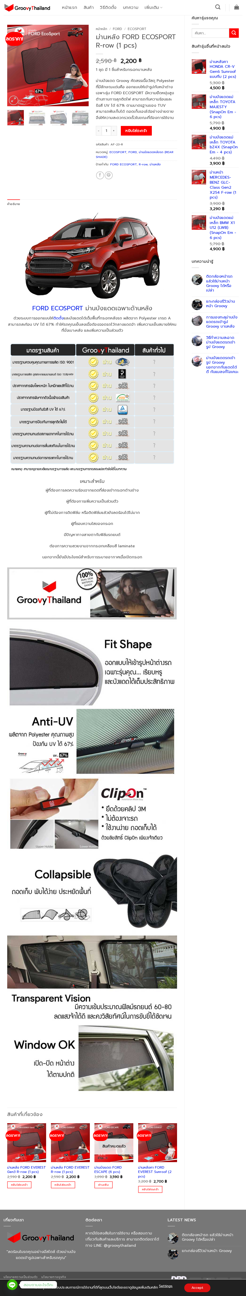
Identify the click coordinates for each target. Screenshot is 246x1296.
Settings (165, 1286)
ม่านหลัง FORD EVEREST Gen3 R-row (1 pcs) (26, 1169)
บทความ (130, 7)
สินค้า (89, 7)
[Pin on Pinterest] (109, 175)
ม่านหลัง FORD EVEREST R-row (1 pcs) (70, 1169)
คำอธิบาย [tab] (13, 204)
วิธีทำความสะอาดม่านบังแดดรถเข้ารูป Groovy (220, 342)
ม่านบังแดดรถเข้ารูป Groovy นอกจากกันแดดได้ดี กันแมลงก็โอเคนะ (222, 365)
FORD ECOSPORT (123, 164)
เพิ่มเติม (152, 7)
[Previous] (15, 65)
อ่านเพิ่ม (103, 1185)
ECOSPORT (137, 28)
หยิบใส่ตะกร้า (136, 131)
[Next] (81, 65)
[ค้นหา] (218, 7)
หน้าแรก (69, 7)
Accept (197, 1287)
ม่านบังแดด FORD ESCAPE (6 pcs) (108, 1169)
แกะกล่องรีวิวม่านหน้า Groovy (220, 303)
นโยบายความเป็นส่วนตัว (21, 1277)
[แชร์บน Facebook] (100, 175)
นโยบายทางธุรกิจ (53, 1277)
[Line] (12, 1284)
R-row (143, 164)
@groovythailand (120, 1245)
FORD (117, 28)
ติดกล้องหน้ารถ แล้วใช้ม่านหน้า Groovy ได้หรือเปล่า (219, 283)
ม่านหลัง (155, 164)
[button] (236, 7)
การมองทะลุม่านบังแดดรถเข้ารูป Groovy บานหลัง (221, 322)
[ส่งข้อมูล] (234, 33)
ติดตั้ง (58, 318)
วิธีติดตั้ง (108, 7)
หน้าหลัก (101, 28)
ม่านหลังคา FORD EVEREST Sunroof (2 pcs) (155, 1172)
